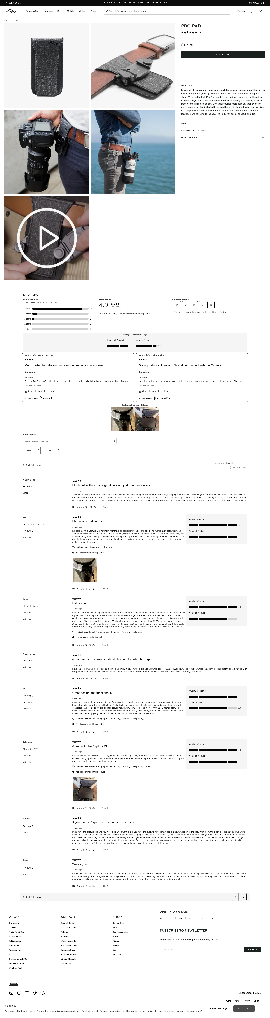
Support (242, 11)
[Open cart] (260, 11)
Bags (59, 11)
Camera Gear (32, 11)
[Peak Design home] (12, 11)
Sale (93, 11)
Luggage (48, 11)
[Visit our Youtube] (27, 993)
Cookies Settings (217, 1008)
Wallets (83, 11)
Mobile (70, 11)
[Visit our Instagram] (11, 993)
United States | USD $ (250, 992)
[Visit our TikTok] (35, 993)
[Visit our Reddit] (42, 993)
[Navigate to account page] (252, 11)
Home (6, 20)
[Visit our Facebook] (19, 993)
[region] (135, 1008)
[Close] (262, 1008)
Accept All (244, 1008)
